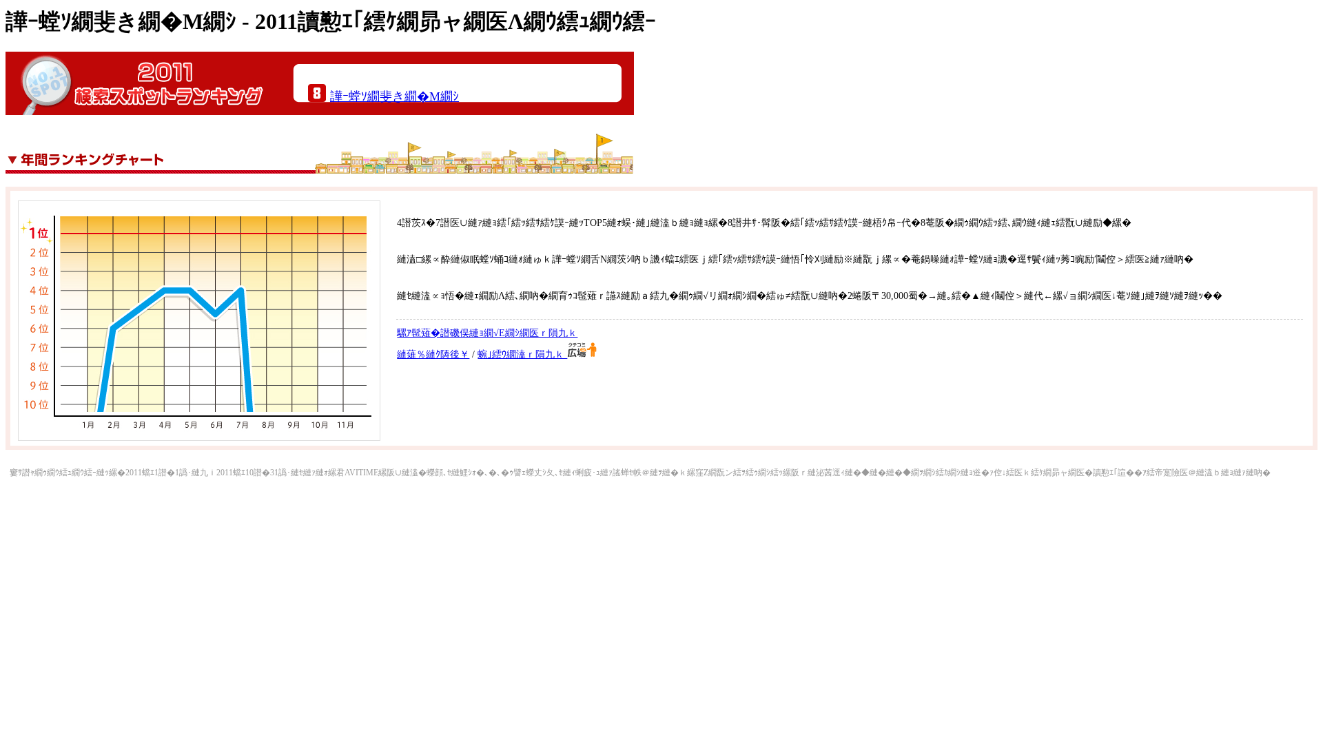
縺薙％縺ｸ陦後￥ (433, 354)
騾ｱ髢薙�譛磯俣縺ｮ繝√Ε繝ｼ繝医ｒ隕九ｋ (487, 333)
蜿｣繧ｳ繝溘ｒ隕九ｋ (522, 354)
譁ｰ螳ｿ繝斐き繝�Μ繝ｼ (394, 96)
